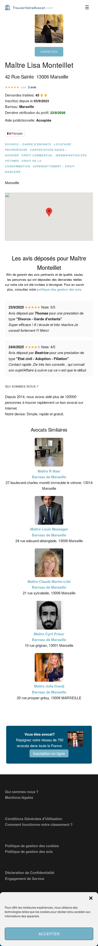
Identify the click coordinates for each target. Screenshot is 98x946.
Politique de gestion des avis (29, 851)
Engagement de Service (24, 878)
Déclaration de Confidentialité (29, 872)
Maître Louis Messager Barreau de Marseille (49, 531)
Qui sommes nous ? (21, 791)
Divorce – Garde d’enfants (28, 144)
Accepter (49, 933)
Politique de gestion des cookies (32, 845)
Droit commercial (37, 155)
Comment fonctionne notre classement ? (39, 824)
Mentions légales (19, 797)
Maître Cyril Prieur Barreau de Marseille (49, 636)
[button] (90, 898)
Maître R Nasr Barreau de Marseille (49, 473)
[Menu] (87, 7)
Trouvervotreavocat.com (29, 7)
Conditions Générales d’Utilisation (33, 818)
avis (32, 87)
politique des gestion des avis (59, 289)
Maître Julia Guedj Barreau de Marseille (49, 688)
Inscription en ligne (49, 753)
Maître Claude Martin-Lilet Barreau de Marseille (49, 584)
